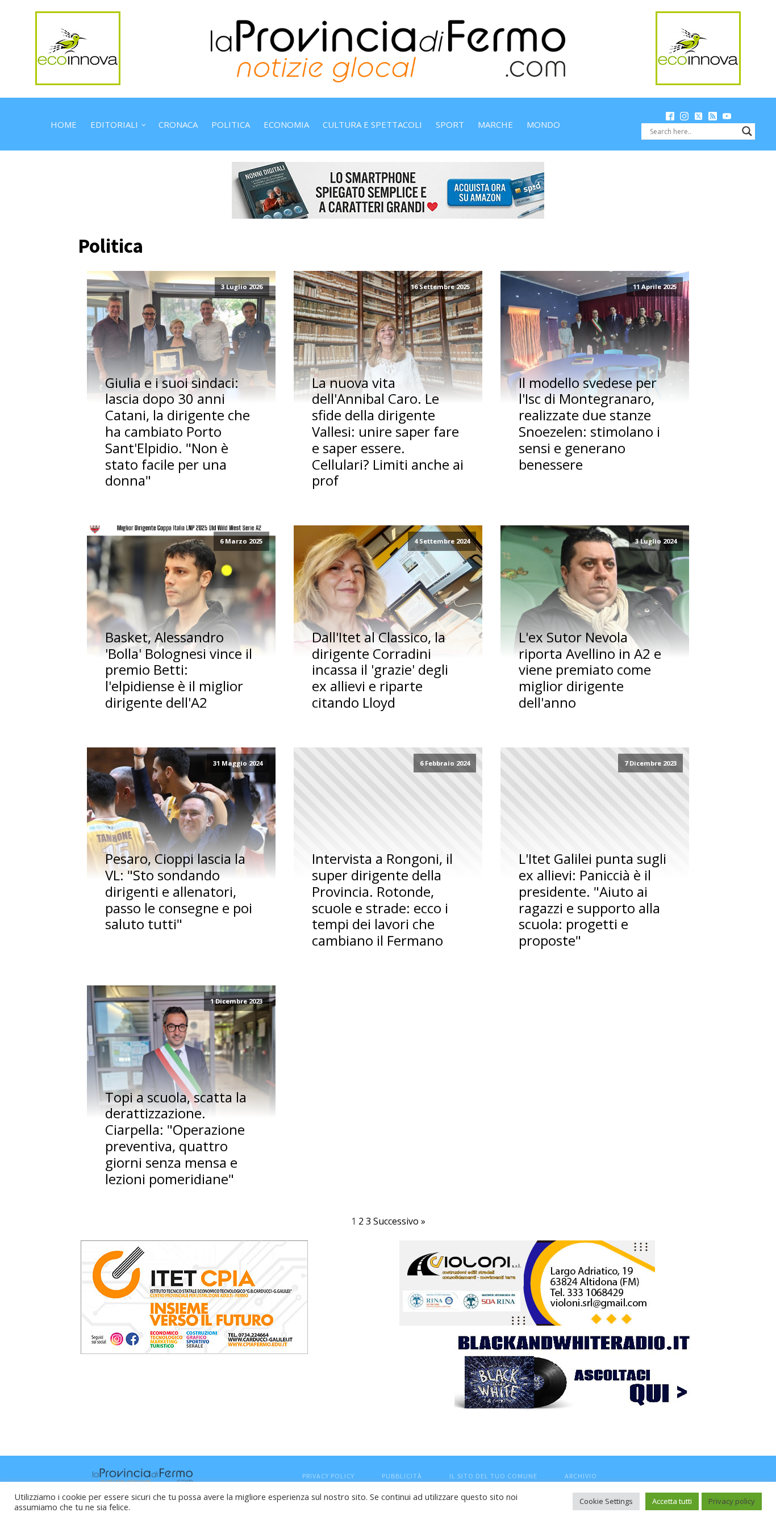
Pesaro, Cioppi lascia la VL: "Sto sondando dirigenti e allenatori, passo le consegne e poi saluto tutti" (178, 892)
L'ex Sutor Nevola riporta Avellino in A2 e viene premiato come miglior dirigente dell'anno (590, 670)
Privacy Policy (328, 1476)
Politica (230, 124)
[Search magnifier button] (747, 131)
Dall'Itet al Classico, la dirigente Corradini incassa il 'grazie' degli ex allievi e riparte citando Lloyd (380, 670)
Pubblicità (402, 1476)
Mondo (543, 124)
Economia (286, 124)
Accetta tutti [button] (672, 1501)
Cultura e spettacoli (372, 124)
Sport (450, 124)
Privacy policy (731, 1501)
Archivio (581, 1476)
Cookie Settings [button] (606, 1501)
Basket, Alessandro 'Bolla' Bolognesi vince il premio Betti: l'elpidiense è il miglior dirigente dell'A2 (178, 670)
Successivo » (399, 1221)
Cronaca (178, 124)
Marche (495, 124)
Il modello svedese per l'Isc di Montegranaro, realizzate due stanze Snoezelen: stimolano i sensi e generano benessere (589, 424)
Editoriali (114, 124)
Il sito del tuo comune (493, 1476)
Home (64, 124)
